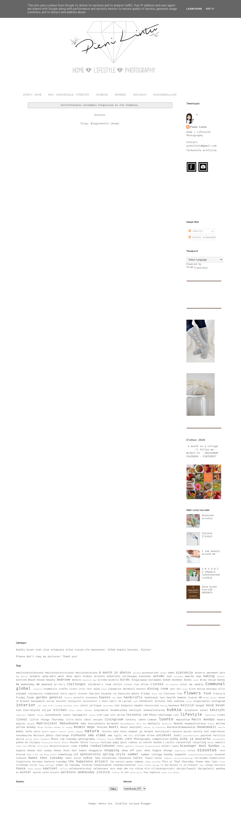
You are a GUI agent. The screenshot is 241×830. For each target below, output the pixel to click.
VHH (126, 768)
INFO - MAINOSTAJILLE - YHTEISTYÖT (68, 95)
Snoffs (53, 755)
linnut (21, 719)
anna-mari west (53, 676)
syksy (88, 758)
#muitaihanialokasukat (30, 673)
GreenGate (92, 697)
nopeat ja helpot (140, 731)
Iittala (160, 701)
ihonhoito (146, 701)
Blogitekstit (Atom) (105, 123)
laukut (67, 715)
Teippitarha (23, 761)
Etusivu (100, 115)
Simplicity (180, 751)
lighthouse (210, 715)
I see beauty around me (211, 553)
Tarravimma (200, 758)
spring (108, 754)
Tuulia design (151, 765)
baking (209, 676)
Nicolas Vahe (110, 731)
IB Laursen (125, 701)
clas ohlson (141, 684)
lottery (130, 719)
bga (94, 680)
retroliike (42, 746)
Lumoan (152, 719)
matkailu (154, 723)
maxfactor (167, 724)
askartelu (113, 676)
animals (35, 676)
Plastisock (47, 742)
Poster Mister (61, 742)
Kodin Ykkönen (84, 710)
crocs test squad (89, 689)
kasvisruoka (152, 705)
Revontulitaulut (59, 746)
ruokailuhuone (102, 746)
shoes (57, 750)
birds (125, 680)
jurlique (95, 705)
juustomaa (108, 706)
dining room (157, 689)
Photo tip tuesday (64, 739)
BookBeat (177, 680)
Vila (147, 768)
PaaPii (178, 735)
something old (68, 754)
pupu (116, 742)
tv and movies (169, 765)
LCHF (99, 715)
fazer (154, 694)
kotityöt (135, 710)
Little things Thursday (47, 719)
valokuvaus (100, 768)
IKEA (169, 701)
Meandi (178, 723)
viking (139, 768)
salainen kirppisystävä (147, 746)
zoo (170, 772)
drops (185, 689)
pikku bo (22, 742)
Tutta (140, 765)
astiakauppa (129, 676)
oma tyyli (115, 735)
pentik (28, 739)
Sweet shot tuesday (45, 758)
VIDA (131, 769)
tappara (168, 758)
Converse (37, 689)
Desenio (141, 689)
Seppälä (20, 750)
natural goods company (71, 732)
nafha (28, 731)
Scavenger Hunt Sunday (200, 746)
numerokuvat (217, 731)
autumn (158, 676)
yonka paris (136, 772)
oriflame (140, 735)
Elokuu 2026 (195, 440)
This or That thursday (178, 761)
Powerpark (95, 742)
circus (128, 684)
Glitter (68, 698)
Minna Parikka (45, 727)
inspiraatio (201, 701)
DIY (179, 689)
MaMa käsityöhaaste (93, 723)
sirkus (191, 750)
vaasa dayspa (34, 769)
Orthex (151, 735)
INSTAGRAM (139, 95)
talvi (138, 758)
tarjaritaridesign (183, 758)
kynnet (204, 710)
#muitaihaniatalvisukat (59, 673)
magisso (20, 723)
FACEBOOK (102, 95)
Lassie (40, 715)
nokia (123, 731)
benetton (87, 680)
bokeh (167, 680)
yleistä (103, 772)
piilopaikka (219, 739)
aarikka (137, 673)
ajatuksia (184, 672)
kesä (210, 705)
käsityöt (217, 710)
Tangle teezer (153, 758)
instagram (218, 701)
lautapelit (79, 715)
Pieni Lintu (198, 127)
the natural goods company (126, 761)
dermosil (129, 689)
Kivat (72, 710)
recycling (199, 742)
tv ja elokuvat (188, 765)
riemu (74, 746)
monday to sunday (63, 727)
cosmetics (50, 689)
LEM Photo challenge (157, 715)
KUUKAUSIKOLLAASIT (165, 95)
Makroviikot (47, 723)
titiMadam (22, 765)
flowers (192, 693)
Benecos (76, 680)
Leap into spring (114, 715)
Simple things (162, 750)
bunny (221, 680)
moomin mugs (84, 727)
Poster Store (79, 742)
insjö (189, 701)
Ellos (221, 689)
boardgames (155, 680)
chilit (117, 684)
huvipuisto (74, 701)
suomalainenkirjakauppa (200, 755)
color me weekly (192, 684)
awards (189, 676)
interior (26, 705)
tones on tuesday (68, 765)
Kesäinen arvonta (208, 517)
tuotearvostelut (124, 765)
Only (131, 735)
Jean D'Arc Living (52, 706)
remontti (219, 742)
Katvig (163, 706)
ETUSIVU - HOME (32, 95)
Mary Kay (141, 724)
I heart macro (108, 701)
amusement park (216, 673)
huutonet (61, 701)
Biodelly (113, 680)
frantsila (219, 693)
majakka (31, 724)
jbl (39, 706)
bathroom (21, 680)
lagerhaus (21, 715)
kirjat (46, 710)
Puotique (106, 742)
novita (197, 731)
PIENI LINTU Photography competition (142, 739)
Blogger (146, 803)
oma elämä (96, 735)
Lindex (221, 715)
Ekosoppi (211, 689)
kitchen (60, 710)
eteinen (82, 693)
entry (63, 693)
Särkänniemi (109, 758)
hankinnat (151, 697)
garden (41, 697)
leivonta (133, 715)
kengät (200, 705)
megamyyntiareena (195, 723)
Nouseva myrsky (182, 731)
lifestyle (191, 714)
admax (171, 673)
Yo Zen (125, 772)
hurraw (50, 701)
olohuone (78, 735)
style (120, 754)
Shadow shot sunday (39, 750)
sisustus (207, 750)
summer (133, 754)
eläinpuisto (35, 693)
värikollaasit (186, 768)
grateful (79, 697)
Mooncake (102, 727)
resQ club (21, 746)
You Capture (151, 772)
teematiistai (217, 758)
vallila (64, 769)
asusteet (145, 676)
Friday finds (25, 697)
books (188, 680)
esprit (72, 693)
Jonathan (67, 706)
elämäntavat (51, 693)
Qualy (123, 742)
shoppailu (95, 750)
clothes (157, 684)
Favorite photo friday (134, 693)
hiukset (192, 697)
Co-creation (172, 684)
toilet (33, 765)
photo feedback (42, 739)
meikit (211, 724)
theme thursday (153, 762)
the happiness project (88, 761)
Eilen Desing (197, 689)
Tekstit (197, 231)
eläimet (21, 693)
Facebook (106, 693)
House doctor (210, 698)
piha (174, 739)
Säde (97, 758)
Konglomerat (101, 710)
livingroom (113, 719)
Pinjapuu (35, 742)
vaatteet (50, 768)
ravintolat (183, 742)
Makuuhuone (69, 723)
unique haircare (215, 765)
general (56, 697)
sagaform (129, 746)
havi (162, 697)
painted (206, 735)
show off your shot (136, 750)
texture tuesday (55, 761)
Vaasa (20, 768)
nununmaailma (24, 735)
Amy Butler (22, 676)
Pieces (110, 739)
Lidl (176, 715)
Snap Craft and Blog (38, 755)
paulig (20, 739)
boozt (196, 680)
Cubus (104, 689)
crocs (73, 689)
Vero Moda (116, 768)
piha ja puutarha (195, 739)
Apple (77, 676)
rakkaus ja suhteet (140, 742)
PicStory (101, 739)
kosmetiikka (119, 710)
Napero (53, 732)
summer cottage (151, 754)
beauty (50, 680)
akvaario (200, 673)
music (124, 727)
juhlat (84, 705)
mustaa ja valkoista (155, 727)
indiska (179, 701)
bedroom (63, 680)
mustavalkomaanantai (181, 727)
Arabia (87, 676)
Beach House (36, 680)
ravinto (170, 742)
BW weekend (44, 684)
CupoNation (114, 689)
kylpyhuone (191, 710)
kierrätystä (31, 710)
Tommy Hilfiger (47, 765)
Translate (200, 268)
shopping (111, 750)
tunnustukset (103, 765)
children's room (99, 684)
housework (38, 701)
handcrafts (133, 697)
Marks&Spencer (127, 724)
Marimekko (113, 723)
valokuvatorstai (80, 768)
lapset (31, 715)
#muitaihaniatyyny (86, 673)
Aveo (169, 676)
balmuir (221, 676)
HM (200, 697)
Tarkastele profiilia (201, 150)
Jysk (117, 705)
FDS (160, 694)
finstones (169, 693)
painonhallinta (191, 735)
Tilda (222, 762)
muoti (113, 727)
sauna (175, 746)
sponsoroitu (90, 754)
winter (25, 772)
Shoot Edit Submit (75, 750)
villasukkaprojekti (163, 768)
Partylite (219, 735)
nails (37, 731)
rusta (120, 746)
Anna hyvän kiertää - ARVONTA (209, 589)
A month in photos (115, 672)
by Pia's (59, 684)
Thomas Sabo (202, 761)
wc (17, 772)
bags (198, 676)
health (171, 697)
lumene (142, 719)
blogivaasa (139, 680)
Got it (210, 8)
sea (223, 746)
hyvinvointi (90, 701)
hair (119, 697)
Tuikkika (87, 765)
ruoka (83, 746)
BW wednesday (25, 684)
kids (18, 710)
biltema (102, 680)
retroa (31, 746)
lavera (92, 715)
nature (92, 731)
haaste (104, 697)
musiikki (136, 727)
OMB (125, 735)
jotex (76, 706)
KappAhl (138, 705)
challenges (76, 684)
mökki (20, 731)
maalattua (183, 719)
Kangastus (127, 705)
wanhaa (220, 768)
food (207, 693)
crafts (63, 689)
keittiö (187, 705)
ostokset (164, 735)
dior (172, 689)
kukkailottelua (154, 710)
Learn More (194, 8)
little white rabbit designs (84, 719)
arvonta (99, 676)
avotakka (178, 676)
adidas (163, 673)
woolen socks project (46, 772)
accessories (150, 672)
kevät (220, 705)
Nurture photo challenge (51, 735)
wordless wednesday (78, 772)
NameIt (45, 732)
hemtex (181, 697)
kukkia (174, 710)
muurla (221, 727)
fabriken (94, 693)
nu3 (206, 731)
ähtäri (176, 772)
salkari (165, 746)
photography (87, 739)
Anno (69, 676)
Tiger (214, 761)
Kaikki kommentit (204, 237)
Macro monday (203, 719)
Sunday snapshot (175, 754)
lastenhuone (53, 715)
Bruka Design (208, 680)
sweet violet (73, 758)
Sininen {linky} (207, 535)
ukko (201, 765)
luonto (166, 719)
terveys (37, 761)
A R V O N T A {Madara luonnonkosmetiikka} (211, 573)
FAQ (114, 694)
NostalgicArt (163, 731)
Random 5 (158, 742)
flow (179, 693)
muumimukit (206, 727)
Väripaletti (206, 768)
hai (114, 698)
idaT (135, 701)
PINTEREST (120, 95)
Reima (210, 742)
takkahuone (124, 758)
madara (221, 719)
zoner (164, 772)
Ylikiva (116, 772)
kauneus (174, 705)
